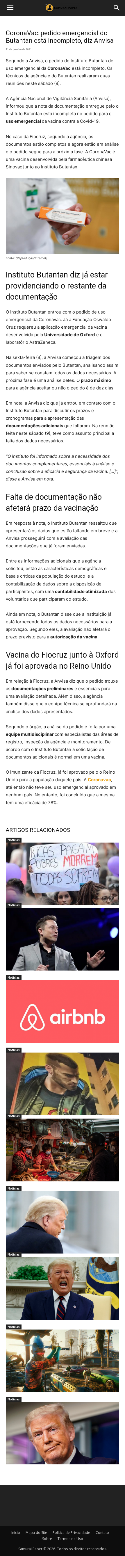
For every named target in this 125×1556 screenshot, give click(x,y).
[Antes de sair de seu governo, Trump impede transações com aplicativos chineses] (62, 1433)
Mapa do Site (36, 1532)
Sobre (47, 1538)
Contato (102, 1532)
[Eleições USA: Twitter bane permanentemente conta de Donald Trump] (62, 1288)
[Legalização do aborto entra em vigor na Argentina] (62, 874)
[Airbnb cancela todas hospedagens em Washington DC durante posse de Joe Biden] (62, 1011)
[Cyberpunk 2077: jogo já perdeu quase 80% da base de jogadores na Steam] (62, 1360)
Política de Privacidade (71, 1532)
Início (15, 1532)
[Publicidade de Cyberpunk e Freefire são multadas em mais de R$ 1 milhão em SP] (62, 1084)
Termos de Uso (70, 1538)
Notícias (14, 840)
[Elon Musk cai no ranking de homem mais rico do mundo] (62, 939)
